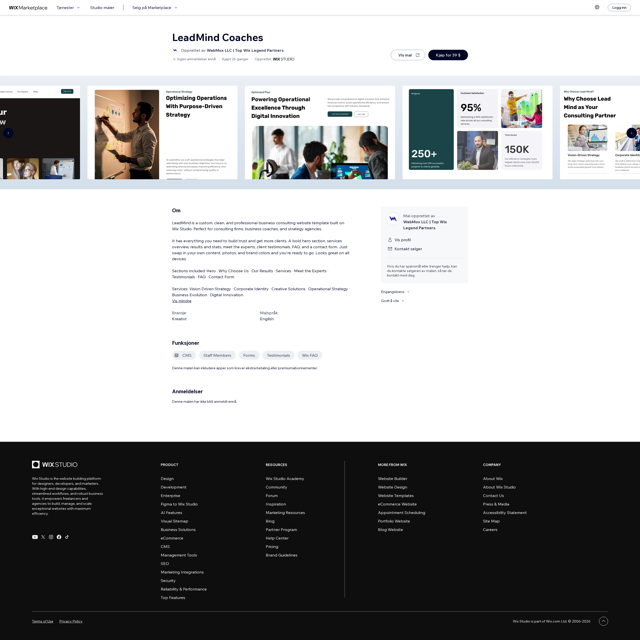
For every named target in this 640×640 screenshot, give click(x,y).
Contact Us (493, 495)
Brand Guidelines (282, 555)
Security (168, 580)
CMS (165, 546)
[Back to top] (603, 621)
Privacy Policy (70, 621)
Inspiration (276, 504)
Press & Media (496, 504)
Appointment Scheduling (401, 512)
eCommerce (172, 538)
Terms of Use (42, 621)
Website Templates (396, 495)
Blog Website (390, 529)
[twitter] (43, 537)
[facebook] (59, 537)
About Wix (493, 478)
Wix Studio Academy (285, 478)
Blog (270, 521)
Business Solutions (178, 529)
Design (167, 478)
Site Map (491, 521)
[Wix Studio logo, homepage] (55, 465)
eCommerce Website (397, 504)
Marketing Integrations (182, 572)
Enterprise (170, 495)
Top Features (173, 597)
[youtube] (35, 537)
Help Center (277, 538)
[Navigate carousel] (8, 133)
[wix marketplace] (28, 7)
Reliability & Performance (184, 589)
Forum (272, 495)
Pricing (272, 546)
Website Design (392, 487)
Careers (490, 529)
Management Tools (179, 555)
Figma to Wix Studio (179, 504)
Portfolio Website (394, 521)
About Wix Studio (499, 487)
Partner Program (281, 529)
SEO (165, 563)
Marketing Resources (285, 512)
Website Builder (392, 478)
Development (173, 487)
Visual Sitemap (174, 521)
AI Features (171, 512)
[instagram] (51, 537)
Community (276, 487)
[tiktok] (67, 537)
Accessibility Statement (505, 512)
